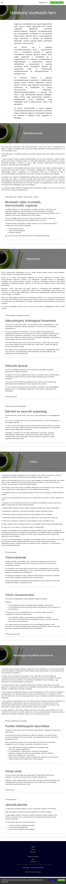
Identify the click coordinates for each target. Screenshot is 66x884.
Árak (33, 859)
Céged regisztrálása (57, 2)
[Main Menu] (2, 3)
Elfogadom (61, 880)
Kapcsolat (33, 851)
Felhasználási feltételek (37, 867)
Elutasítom (52, 880)
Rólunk (33, 849)
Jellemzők (33, 861)
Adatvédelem (26, 867)
